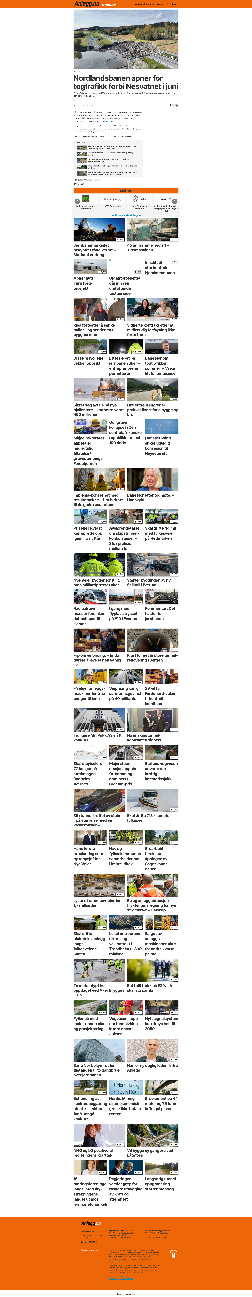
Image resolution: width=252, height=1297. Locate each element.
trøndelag (88, 180)
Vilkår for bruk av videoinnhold (119, 1276)
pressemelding (106, 121)
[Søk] (168, 4)
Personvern (113, 1281)
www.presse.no (114, 1261)
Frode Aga (129, 1231)
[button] (77, 201)
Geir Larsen (164, 1233)
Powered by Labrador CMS (126, 1294)
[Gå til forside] (87, 4)
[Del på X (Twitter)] (173, 105)
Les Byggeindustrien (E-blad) (145, 4)
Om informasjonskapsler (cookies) (121, 1279)
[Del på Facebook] (170, 105)
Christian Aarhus (127, 1233)
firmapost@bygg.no (162, 1237)
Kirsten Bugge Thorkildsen (162, 1231)
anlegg (97, 180)
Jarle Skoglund (123, 1235)
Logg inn (160, 4)
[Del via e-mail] (176, 105)
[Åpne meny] (174, 3)
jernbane (78, 180)
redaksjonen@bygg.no (124, 1237)
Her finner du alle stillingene (126, 215)
